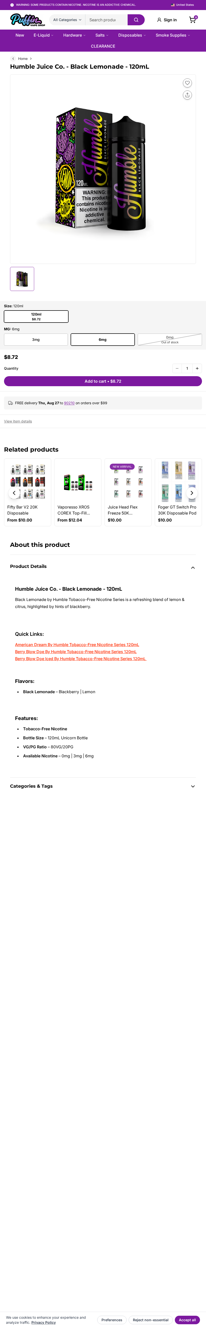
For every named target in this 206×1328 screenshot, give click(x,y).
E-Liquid (42, 35)
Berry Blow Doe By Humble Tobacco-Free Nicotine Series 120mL (76, 651)
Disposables (130, 35)
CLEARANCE (103, 46)
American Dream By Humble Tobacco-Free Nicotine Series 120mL (77, 644)
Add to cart (103, 381)
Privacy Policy (43, 1322)
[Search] (136, 19)
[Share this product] (187, 94)
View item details (18, 421)
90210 (69, 403)
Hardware (72, 35)
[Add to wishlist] (187, 82)
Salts (100, 35)
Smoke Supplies (171, 35)
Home (23, 58)
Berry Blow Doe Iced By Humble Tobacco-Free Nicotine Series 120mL (80, 658)
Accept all (187, 1320)
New (20, 35)
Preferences (111, 1320)
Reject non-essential (151, 1320)
